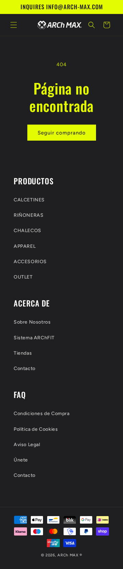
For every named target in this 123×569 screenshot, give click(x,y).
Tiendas (23, 353)
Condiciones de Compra (42, 413)
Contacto (25, 368)
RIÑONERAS (28, 215)
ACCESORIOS (30, 262)
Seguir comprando (62, 133)
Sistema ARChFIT (34, 338)
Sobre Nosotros (32, 322)
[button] (13, 24)
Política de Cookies (36, 429)
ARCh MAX (68, 555)
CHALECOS (27, 230)
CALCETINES (29, 200)
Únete (21, 460)
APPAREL (25, 246)
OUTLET (23, 277)
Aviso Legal (27, 444)
